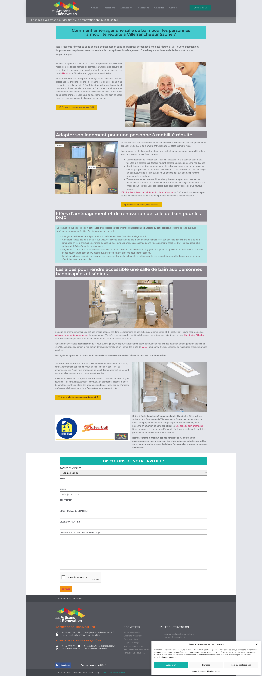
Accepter (171, 665)
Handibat (66, 73)
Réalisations (143, 7)
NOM (62, 479)
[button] (256, 644)
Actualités (159, 7)
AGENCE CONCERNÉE (70, 468)
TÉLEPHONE (66, 500)
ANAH (145, 347)
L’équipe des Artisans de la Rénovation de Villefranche (147, 192)
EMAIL (63, 489)
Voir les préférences (241, 665)
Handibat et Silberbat (194, 335)
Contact (173, 7)
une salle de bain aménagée (189, 426)
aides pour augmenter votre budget (71, 335)
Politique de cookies (198, 671)
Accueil (94, 7)
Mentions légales (213, 671)
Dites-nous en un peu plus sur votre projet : (81, 533)
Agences (124, 7)
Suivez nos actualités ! (93, 665)
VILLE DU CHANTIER (70, 522)
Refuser (206, 665)
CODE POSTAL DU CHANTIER (74, 511)
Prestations (109, 7)
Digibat (105, 672)
